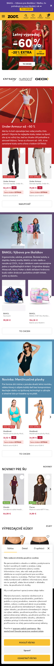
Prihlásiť (40, 18)
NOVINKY (47, 466)
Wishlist (33, 18)
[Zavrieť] (51, 6)
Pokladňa (48, 16)
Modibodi (7, 431)
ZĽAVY (49, 525)
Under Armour (9, 181)
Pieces (32, 507)
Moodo (6, 507)
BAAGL (6, 313)
